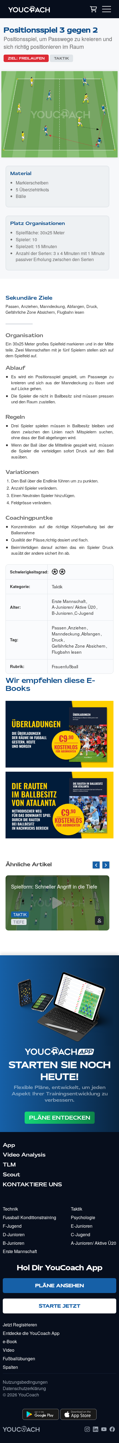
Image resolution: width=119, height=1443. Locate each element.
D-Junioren (14, 1234)
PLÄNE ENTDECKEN (59, 1117)
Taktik (61, 58)
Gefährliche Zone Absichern (30, 312)
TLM (9, 1164)
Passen (12, 306)
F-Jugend (12, 1226)
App (9, 1145)
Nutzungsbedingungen (25, 1382)
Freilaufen (32, 58)
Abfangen (75, 306)
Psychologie (83, 1217)
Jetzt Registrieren (20, 1324)
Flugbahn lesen (70, 312)
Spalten (10, 1367)
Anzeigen (59, 739)
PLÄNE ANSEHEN (59, 1285)
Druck (91, 306)
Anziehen (29, 306)
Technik (10, 1209)
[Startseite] (37, 9)
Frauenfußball (65, 666)
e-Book (10, 1341)
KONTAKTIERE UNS (32, 1184)
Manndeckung (52, 306)
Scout (11, 1174)
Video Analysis (24, 1154)
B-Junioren (62, 613)
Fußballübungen (19, 1358)
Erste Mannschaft (69, 601)
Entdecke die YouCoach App (31, 1333)
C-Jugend (84, 613)
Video (8, 1350)
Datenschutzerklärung (24, 1388)
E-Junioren (81, 1226)
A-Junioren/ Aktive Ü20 (74, 607)
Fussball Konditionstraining (29, 1217)
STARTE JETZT (59, 1306)
